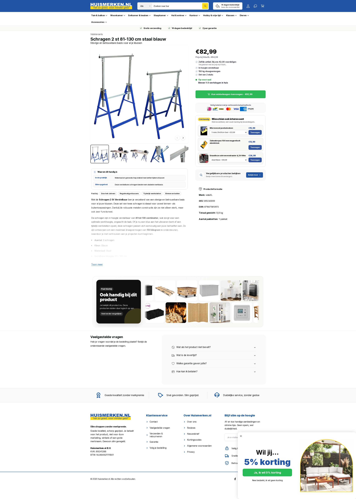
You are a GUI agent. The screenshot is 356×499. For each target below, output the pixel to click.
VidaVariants (96, 34)
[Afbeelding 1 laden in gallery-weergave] (99, 154)
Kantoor (194, 15)
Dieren (243, 15)
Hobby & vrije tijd (212, 15)
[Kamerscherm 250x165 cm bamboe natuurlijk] (212, 312)
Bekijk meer (253, 175)
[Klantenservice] (255, 6)
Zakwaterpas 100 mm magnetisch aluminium (225, 141)
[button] (262, 6)
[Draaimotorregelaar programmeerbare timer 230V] (256, 312)
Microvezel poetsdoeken (221, 128)
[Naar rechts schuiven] (183, 138)
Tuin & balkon (98, 15)
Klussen (230, 15)
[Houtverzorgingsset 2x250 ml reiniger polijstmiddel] (146, 312)
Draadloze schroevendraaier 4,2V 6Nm (228, 155)
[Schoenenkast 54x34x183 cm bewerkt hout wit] (234, 312)
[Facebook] (235, 478)
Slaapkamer (160, 15)
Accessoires (97, 22)
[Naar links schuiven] (177, 138)
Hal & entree (177, 15)
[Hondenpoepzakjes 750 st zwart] (168, 312)
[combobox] (181, 6)
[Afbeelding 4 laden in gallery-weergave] (159, 154)
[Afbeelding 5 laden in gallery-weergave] (179, 154)
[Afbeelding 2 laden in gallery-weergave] (119, 154)
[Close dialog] (241, 436)
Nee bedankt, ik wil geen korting (267, 480)
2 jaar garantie (209, 28)
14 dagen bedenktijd (182, 28)
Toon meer (97, 264)
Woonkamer (116, 15)
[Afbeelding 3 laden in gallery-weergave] (139, 154)
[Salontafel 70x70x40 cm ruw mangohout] (175, 290)
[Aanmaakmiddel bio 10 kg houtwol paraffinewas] (190, 312)
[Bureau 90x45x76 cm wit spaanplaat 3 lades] (219, 290)
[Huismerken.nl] (110, 417)
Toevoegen (255, 132)
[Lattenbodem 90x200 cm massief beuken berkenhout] (153, 290)
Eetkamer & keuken (138, 15)
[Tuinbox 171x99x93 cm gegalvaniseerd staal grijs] (197, 290)
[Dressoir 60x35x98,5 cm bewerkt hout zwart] (241, 290)
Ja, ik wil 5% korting (267, 472)
